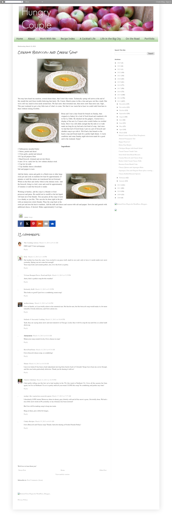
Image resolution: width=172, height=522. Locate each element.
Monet (26, 363)
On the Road (133, 38)
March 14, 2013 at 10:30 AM (39, 363)
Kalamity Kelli (29, 289)
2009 (119, 194)
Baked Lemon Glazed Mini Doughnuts (132, 135)
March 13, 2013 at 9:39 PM (44, 289)
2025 (119, 63)
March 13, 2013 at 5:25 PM (61, 275)
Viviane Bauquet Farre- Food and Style (37, 275)
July (121, 120)
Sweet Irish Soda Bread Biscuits (129, 154)
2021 (119, 75)
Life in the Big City (110, 38)
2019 (119, 82)
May (121, 126)
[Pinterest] (33, 224)
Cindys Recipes (29, 421)
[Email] (46, 224)
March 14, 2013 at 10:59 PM (46, 380)
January (122, 181)
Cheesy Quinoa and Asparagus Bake (131, 167)
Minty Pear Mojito (125, 145)
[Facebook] (21, 224)
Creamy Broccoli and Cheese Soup (130, 158)
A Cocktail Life (87, 38)
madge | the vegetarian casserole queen (37, 396)
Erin (25, 256)
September (123, 113)
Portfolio (149, 38)
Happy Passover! (124, 142)
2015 (119, 95)
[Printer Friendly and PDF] (21, 216)
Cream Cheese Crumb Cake (128, 151)
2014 (119, 98)
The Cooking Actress (31, 242)
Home (19, 38)
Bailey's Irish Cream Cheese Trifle (130, 161)
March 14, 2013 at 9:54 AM (45, 349)
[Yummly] (40, 224)
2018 (119, 85)
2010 (119, 191)
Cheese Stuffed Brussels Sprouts (130, 174)
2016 (119, 91)
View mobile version (62, 474)
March (121, 132)
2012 (119, 185)
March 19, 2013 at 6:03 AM (44, 421)
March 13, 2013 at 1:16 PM (37, 257)
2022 (119, 72)
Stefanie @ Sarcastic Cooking (34, 319)
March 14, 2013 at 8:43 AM (42, 335)
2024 (119, 66)
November (123, 107)
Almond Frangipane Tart (127, 138)
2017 (119, 88)
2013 (119, 101)
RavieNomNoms (29, 349)
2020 (119, 79)
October (122, 110)
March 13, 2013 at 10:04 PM (55, 319)
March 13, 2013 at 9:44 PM (44, 303)
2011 (119, 188)
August (122, 117)
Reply (26, 249)
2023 (119, 69)
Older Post (103, 470)
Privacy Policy (23, 500)
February (122, 177)
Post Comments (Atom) (35, 480)
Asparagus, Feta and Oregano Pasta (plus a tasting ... (136, 170)
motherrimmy (29, 303)
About (31, 38)
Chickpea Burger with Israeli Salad (130, 148)
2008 (119, 197)
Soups (31, 217)
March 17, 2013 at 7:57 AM (61, 396)
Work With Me (48, 38)
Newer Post (22, 470)
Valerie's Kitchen (30, 380)
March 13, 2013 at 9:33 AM (48, 243)
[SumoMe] (52, 224)
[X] (27, 224)
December (122, 104)
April (121, 129)
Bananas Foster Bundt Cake (128, 164)
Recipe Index (68, 38)
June (121, 123)
